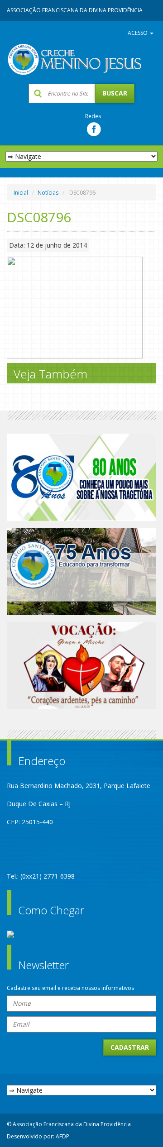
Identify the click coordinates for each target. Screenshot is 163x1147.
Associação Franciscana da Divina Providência (75, 10)
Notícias (48, 192)
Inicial (21, 192)
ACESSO (138, 33)
